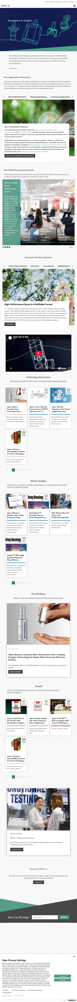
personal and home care (48, 130)
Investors (71, 2)
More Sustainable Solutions (17, 97)
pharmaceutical (9, 132)
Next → (72, 247)
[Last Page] (32, 470)
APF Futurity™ (35, 266)
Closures (7, 86)
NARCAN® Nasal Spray (65, 266)
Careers (65, 2)
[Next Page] (28, 470)
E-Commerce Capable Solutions (61, 97)
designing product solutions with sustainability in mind (47, 145)
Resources (58, 2)
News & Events (49, 2)
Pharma (16, 86)
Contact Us (38, 882)
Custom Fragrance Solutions (18, 266)
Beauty (68, 84)
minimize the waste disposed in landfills (34, 151)
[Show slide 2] (5, 247)
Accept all (63, 976)
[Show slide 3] (7, 247)
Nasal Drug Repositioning (38, 97)
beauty (36, 130)
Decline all (62, 980)
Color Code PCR (49, 266)
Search (64, 917)
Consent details (7, 995)
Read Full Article (15, 672)
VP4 (5, 309)
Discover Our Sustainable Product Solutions (19, 155)
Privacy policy (19, 995)
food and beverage (25, 132)
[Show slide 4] (9, 247)
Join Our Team (16, 849)
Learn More (10, 324)
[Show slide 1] (3, 247)
